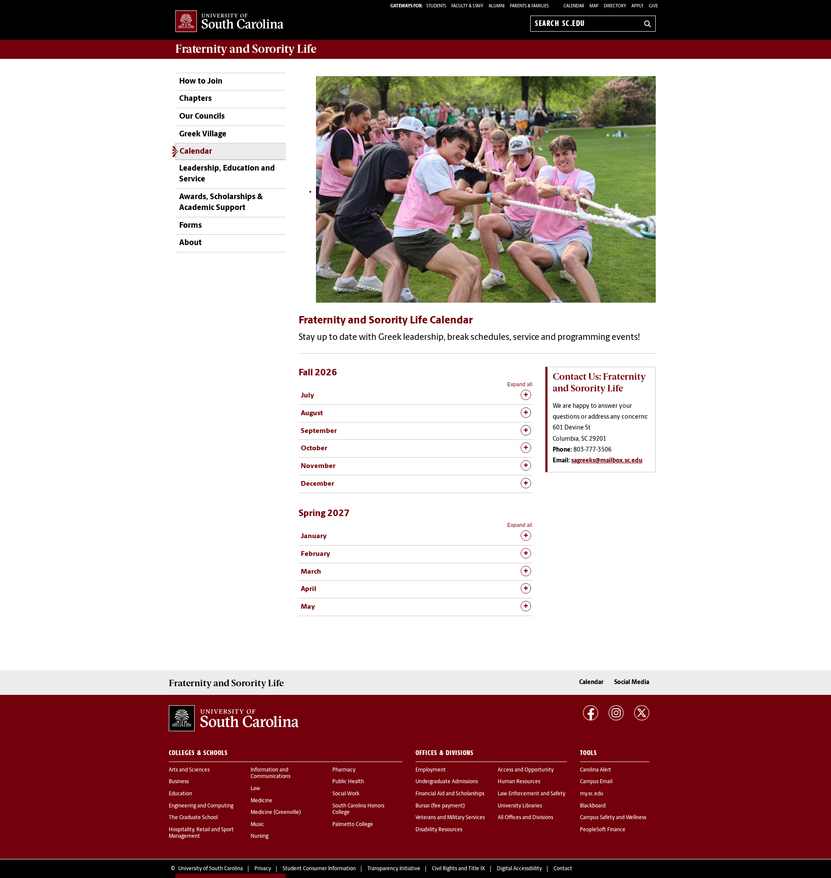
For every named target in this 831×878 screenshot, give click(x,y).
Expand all (519, 384)
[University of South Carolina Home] (229, 21)
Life (245, 48)
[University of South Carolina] (234, 718)
